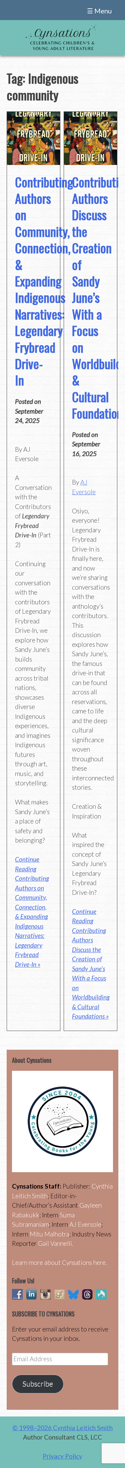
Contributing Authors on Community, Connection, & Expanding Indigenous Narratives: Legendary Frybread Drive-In (44, 281)
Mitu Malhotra (49, 1234)
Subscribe (37, 1383)
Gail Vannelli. (55, 1243)
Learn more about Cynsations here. (59, 1262)
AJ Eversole (85, 1224)
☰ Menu (99, 11)
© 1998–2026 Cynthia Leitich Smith (62, 1428)
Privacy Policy (62, 1456)
